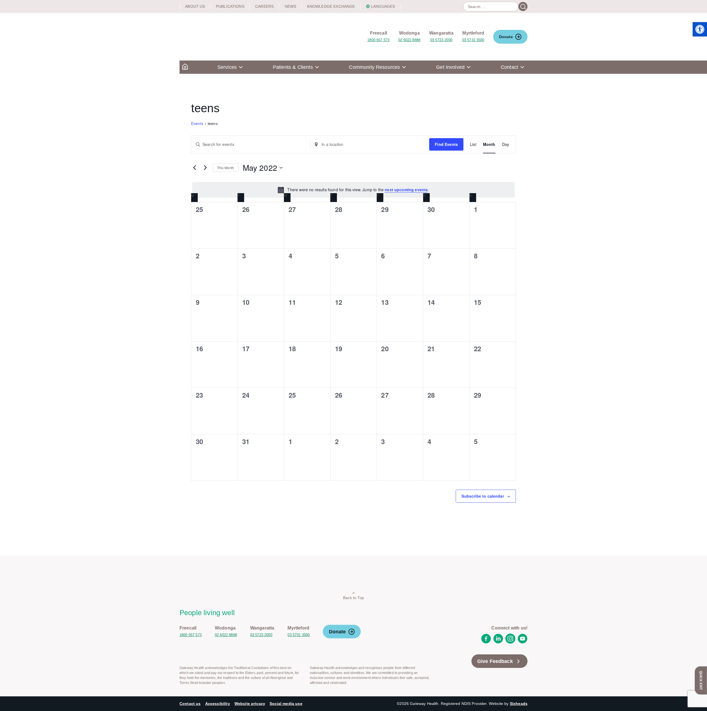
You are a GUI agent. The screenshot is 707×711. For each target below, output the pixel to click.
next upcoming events (406, 189)
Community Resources (374, 67)
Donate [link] (506, 37)
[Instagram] (510, 642)
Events (197, 123)
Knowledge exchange (331, 6)
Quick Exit (701, 680)
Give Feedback (495, 661)
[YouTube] (522, 642)
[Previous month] (194, 167)
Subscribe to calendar (482, 496)
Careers (264, 6)
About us (195, 6)
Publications (230, 6)
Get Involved (450, 67)
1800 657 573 (378, 40)
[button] (700, 29)
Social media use (286, 703)
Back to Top (353, 597)
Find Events (446, 144)
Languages (383, 6)
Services (227, 67)
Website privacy (249, 703)
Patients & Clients (293, 67)
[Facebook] (486, 642)
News (290, 6)
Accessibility (217, 703)
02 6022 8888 (409, 40)
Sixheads (518, 703)
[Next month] (205, 167)
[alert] (353, 190)
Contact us (190, 703)
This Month (225, 167)
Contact (509, 67)
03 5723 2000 (441, 40)
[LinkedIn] (498, 642)
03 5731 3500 (473, 40)
